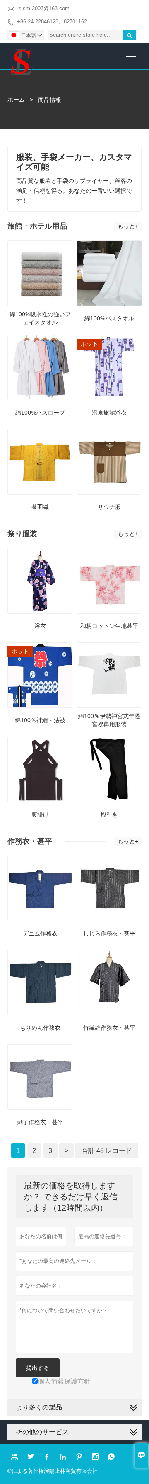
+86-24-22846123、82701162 (52, 22)
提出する (37, 1368)
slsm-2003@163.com (44, 8)
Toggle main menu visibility (131, 53)
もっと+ (128, 226)
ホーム (16, 99)
